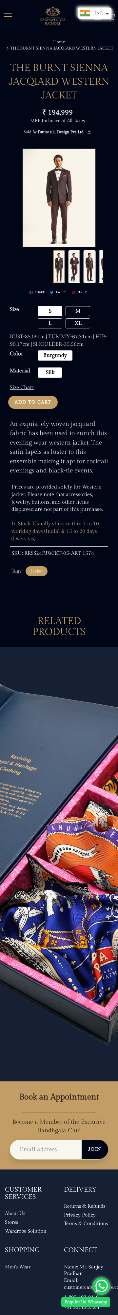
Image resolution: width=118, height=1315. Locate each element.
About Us (15, 1213)
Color (16, 354)
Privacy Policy (80, 1215)
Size (14, 309)
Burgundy (55, 355)
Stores (11, 1222)
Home (59, 42)
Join (95, 1149)
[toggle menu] (7, 16)
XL (78, 323)
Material (20, 371)
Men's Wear (17, 1267)
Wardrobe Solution (25, 1231)
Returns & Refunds (84, 1206)
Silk (50, 372)
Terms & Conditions (86, 1223)
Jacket (36, 571)
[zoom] (59, 198)
